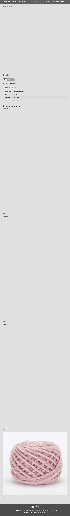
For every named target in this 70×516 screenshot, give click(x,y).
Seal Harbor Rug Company (15, 2)
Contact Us (36, 512)
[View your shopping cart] (66, 1)
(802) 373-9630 (60, 1)
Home (4, 6)
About (47, 1)
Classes (42, 1)
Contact (53, 1)
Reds (8, 6)
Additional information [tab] (10, 87)
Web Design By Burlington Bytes (42, 513)
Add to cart (11, 79)
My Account (43, 512)
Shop (36, 1)
